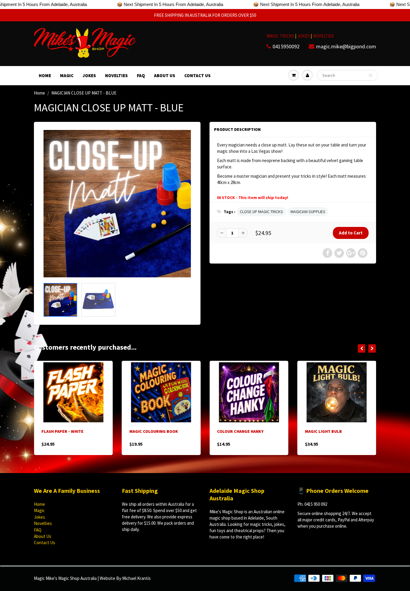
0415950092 (286, 46)
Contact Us (197, 75)
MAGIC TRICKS (280, 36)
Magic (67, 75)
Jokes (89, 75)
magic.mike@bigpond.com (346, 46)
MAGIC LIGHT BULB (252, 431)
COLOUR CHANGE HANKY (169, 431)
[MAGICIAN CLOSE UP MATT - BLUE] (117, 203)
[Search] (370, 75)
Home (45, 75)
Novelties (116, 75)
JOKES (304, 36)
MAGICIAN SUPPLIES (308, 211)
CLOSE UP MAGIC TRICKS (261, 211)
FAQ (141, 75)
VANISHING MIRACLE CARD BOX (351, 431)
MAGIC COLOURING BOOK (83, 431)
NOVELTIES (323, 36)
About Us (164, 75)
